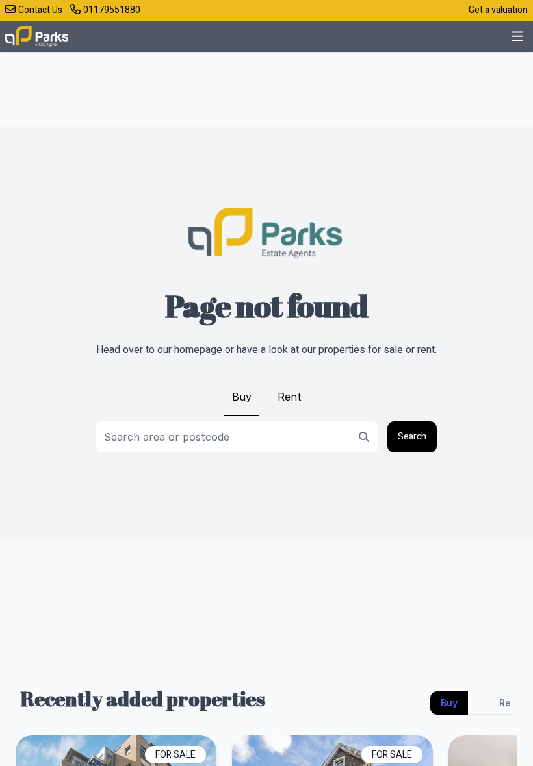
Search (412, 436)
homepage (198, 350)
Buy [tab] (449, 702)
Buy (242, 396)
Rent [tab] (510, 702)
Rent (290, 396)
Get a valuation (498, 10)
